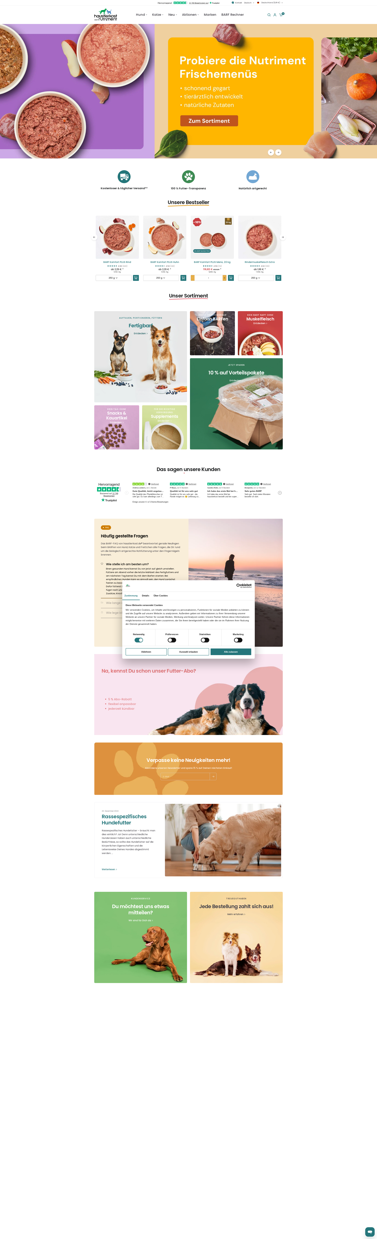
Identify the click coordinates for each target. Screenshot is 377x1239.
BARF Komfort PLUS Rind (117, 262)
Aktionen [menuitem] (189, 15)
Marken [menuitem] (210, 15)
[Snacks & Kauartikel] (116, 427)
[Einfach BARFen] (212, 333)
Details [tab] (145, 595)
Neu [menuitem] (171, 15)
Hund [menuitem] (140, 15)
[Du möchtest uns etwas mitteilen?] (140, 937)
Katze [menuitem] (156, 15)
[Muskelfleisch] (260, 333)
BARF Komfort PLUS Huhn (165, 262)
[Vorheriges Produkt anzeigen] (271, 152)
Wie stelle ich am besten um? (127, 564)
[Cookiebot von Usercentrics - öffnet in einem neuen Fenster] (239, 586)
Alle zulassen (231, 652)
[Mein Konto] (275, 15)
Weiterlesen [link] (108, 869)
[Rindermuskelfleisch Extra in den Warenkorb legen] (278, 278)
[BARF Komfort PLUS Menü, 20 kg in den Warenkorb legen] (231, 278)
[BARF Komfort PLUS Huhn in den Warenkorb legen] (183, 278)
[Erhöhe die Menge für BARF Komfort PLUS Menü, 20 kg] (224, 278)
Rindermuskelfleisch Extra (260, 262)
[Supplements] (164, 427)
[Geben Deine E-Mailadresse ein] (213, 776)
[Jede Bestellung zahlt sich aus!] (236, 937)
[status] (197, 222)
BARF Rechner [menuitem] (232, 15)
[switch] (172, 640)
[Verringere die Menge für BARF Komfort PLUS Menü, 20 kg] (193, 278)
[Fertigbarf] (140, 356)
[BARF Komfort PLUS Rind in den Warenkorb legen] (136, 278)
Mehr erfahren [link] (235, 914)
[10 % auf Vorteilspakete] (236, 403)
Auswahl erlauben (188, 652)
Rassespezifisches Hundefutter (124, 819)
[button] (117, 253)
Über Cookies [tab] (161, 595)
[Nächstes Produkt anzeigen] (278, 152)
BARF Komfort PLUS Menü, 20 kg (212, 262)
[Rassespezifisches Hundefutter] (223, 840)
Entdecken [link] (140, 333)
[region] (188, 91)
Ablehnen (146, 652)
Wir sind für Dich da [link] (140, 920)
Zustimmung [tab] (131, 595)
